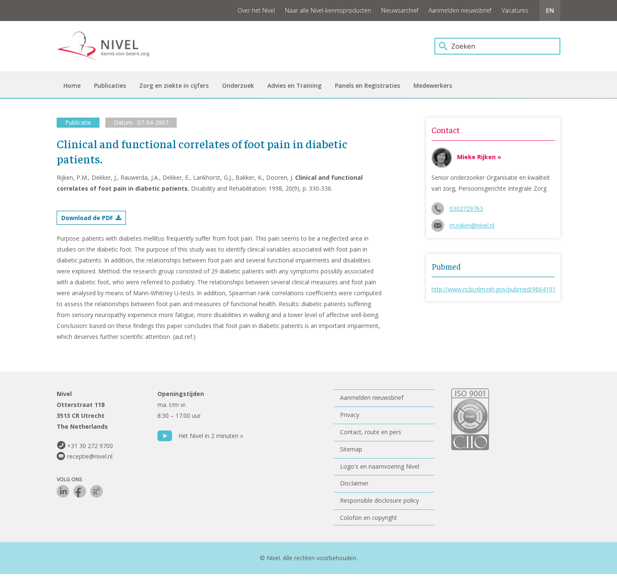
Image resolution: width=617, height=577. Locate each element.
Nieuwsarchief (399, 10)
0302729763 (466, 208)
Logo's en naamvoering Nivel (379, 466)
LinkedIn (63, 491)
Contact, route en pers (370, 432)
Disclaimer (354, 483)
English (549, 10)
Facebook (79, 491)
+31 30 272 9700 (90, 446)
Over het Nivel (256, 10)
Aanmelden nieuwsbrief (460, 10)
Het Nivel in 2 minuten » (210, 436)
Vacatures (515, 10)
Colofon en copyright (368, 518)
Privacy (349, 415)
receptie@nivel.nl (89, 456)
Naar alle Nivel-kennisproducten (328, 10)
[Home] (109, 46)
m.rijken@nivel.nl (472, 225)
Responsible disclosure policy (379, 500)
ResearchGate (96, 491)
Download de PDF (87, 218)
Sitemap (351, 449)
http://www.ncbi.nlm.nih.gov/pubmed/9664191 (493, 289)
